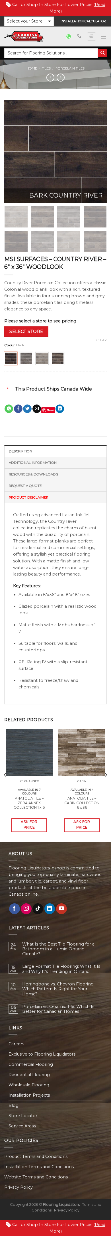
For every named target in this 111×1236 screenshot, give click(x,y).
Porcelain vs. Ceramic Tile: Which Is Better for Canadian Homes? (58, 1009)
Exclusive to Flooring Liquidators (42, 1054)
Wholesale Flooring (29, 1084)
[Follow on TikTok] (37, 908)
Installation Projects (29, 1095)
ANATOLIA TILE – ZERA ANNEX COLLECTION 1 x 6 (29, 803)
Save (50, 410)
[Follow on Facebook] (14, 908)
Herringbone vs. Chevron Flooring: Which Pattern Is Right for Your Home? (58, 989)
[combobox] (51, 53)
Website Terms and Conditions (36, 1177)
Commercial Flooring (31, 1064)
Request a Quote (25, 486)
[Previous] (13, 151)
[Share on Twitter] (27, 408)
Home (31, 68)
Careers (16, 1043)
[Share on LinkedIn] (60, 408)
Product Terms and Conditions (35, 1156)
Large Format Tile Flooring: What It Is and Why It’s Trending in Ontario (61, 969)
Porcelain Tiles (70, 68)
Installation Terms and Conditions (39, 1166)
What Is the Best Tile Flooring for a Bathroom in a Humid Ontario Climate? (58, 949)
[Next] (97, 151)
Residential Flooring (29, 1074)
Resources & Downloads (33, 474)
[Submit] (102, 53)
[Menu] (103, 36)
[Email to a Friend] (36, 408)
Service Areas (22, 1126)
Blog (13, 1105)
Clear (101, 340)
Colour (9, 345)
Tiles (46, 68)
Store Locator (23, 1115)
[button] (29, 21)
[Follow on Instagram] (26, 908)
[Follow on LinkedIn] (49, 908)
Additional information (33, 463)
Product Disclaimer (28, 497)
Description (20, 451)
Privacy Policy (18, 1187)
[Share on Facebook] (18, 408)
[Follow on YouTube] (61, 908)
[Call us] (79, 36)
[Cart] (91, 36)
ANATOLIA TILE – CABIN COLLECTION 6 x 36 (81, 803)
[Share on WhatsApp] (9, 408)
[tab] (55, 451)
